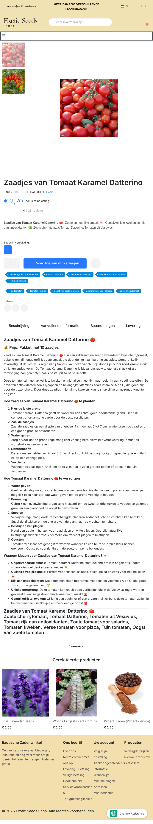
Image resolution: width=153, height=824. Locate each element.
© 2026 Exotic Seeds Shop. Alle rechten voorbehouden (48, 811)
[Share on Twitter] (16, 308)
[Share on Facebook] (7, 308)
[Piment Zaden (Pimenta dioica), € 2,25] (127, 699)
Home (49, 191)
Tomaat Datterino (54, 274)
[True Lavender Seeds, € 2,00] (25, 699)
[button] (145, 22)
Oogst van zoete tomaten (66, 291)
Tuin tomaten (15, 291)
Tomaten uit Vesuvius (81, 274)
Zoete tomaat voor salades (112, 274)
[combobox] (80, 22)
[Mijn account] (132, 22)
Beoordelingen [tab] (102, 326)
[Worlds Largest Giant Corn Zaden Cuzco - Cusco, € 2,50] (76, 699)
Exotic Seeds (20, 20)
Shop (10, 25)
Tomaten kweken (17, 281)
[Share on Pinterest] (24, 308)
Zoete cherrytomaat (129, 291)
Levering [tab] (133, 326)
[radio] (8, 249)
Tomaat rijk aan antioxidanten (23, 274)
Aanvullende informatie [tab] (60, 326)
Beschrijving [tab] (19, 326)
